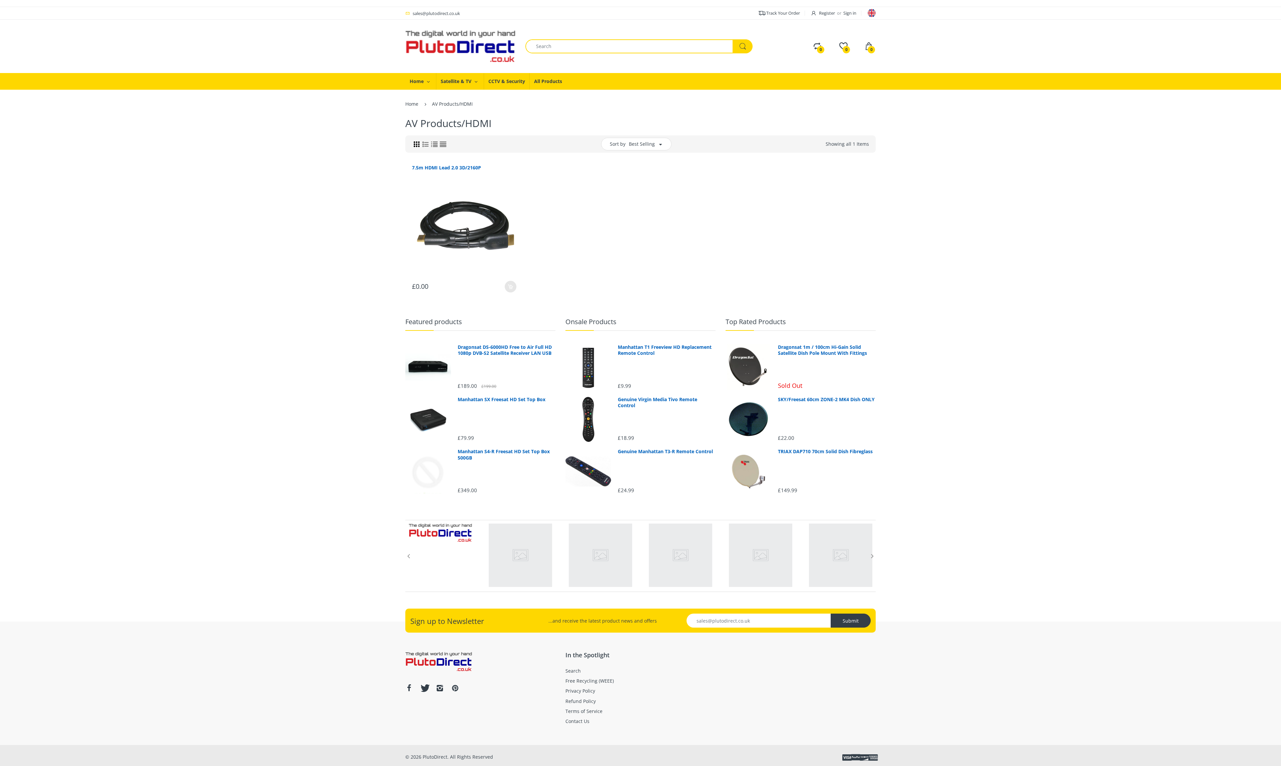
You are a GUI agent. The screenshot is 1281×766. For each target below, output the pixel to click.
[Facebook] (409, 688)
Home (411, 104)
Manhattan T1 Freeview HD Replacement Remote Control (665, 350)
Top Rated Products (756, 321)
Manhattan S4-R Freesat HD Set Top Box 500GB (504, 455)
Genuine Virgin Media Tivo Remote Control (657, 403)
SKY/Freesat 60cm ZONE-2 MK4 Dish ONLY (826, 400)
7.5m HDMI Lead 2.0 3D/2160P (446, 167)
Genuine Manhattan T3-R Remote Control (665, 452)
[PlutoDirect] (460, 46)
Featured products (433, 321)
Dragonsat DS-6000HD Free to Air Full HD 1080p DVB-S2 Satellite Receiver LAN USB (505, 350)
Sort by (617, 144)
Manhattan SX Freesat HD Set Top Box (501, 400)
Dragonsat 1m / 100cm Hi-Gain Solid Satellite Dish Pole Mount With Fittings (822, 350)
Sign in (849, 13)
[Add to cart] (510, 286)
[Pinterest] (455, 688)
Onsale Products (590, 321)
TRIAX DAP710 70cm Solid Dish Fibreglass (825, 452)
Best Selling (642, 144)
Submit (851, 621)
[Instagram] (439, 688)
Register (827, 13)
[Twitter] (424, 688)
